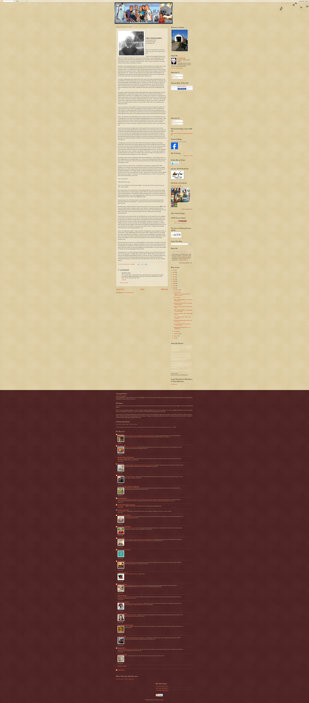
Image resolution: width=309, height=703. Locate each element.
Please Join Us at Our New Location (126, 596)
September (176, 333)
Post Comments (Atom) (128, 292)
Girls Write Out (121, 561)
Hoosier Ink (120, 463)
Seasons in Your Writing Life (131, 447)
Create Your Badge (183, 141)
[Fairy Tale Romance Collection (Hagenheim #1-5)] (189, 196)
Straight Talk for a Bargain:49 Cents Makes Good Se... (182, 294)
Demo (126, 655)
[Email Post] (138, 264)
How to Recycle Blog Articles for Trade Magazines (129, 649)
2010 (174, 279)
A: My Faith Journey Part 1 (162, 686)
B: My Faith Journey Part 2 (162, 688)
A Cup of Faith (121, 538)
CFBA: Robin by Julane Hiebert (131, 527)
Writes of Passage (122, 595)
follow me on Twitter (188, 155)
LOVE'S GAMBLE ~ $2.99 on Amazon (133, 585)
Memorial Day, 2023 (129, 488)
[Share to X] (144, 264)
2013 (174, 272)
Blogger (161, 699)
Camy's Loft (120, 434)
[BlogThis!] (142, 264)
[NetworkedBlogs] (181, 86)
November (176, 292)
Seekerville (120, 475)
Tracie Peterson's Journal (124, 515)
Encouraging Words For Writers (125, 625)
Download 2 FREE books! (130, 562)
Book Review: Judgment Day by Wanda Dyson (135, 637)
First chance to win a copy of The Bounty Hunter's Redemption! (138, 539)
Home (142, 289)
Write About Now (122, 636)
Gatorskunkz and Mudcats (124, 526)
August (176, 336)
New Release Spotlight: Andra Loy (125, 458)
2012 (174, 274)
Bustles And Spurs (122, 584)
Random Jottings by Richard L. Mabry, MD (128, 486)
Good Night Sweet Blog (130, 476)
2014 (174, 270)
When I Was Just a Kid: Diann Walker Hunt (134, 603)
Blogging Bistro (121, 648)
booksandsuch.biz (122, 498)
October (176, 331)
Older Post (164, 289)
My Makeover (174, 384)
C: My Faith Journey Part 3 (162, 690)
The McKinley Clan (122, 654)
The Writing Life (122, 445)
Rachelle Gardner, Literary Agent (126, 457)
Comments (175, 77)
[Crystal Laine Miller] (174, 148)
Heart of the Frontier (129, 516)
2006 (174, 288)
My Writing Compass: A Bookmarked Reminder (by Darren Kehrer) (139, 465)
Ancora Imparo (177, 297)
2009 (174, 281)
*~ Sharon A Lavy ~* (123, 572)
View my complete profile (177, 68)
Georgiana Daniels (122, 613)
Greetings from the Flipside (131, 614)
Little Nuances (121, 670)
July (175, 338)
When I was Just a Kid (123, 602)
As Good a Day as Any (123, 510)
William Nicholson (183, 260)
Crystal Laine (182, 58)
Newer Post (120, 289)
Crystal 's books (176, 186)
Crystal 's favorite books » (187, 209)
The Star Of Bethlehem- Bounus (132, 573)
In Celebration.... (121, 506)
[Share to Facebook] (145, 264)
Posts (174, 75)
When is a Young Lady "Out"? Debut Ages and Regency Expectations (140, 435)
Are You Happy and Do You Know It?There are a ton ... (182, 324)
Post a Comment (124, 282)
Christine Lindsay (122, 666)
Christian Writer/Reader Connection (126, 504)
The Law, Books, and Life (124, 549)
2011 (174, 277)
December (176, 289)
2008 (174, 283)
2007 (174, 285)
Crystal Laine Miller (174, 141)
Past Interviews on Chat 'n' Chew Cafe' (125, 679)
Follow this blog (182, 88)
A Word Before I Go (122, 511)
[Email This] (141, 264)
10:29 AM (124, 279)
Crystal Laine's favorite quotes (179, 251)
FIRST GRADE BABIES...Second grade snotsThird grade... (183, 310)
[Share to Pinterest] (147, 264)
